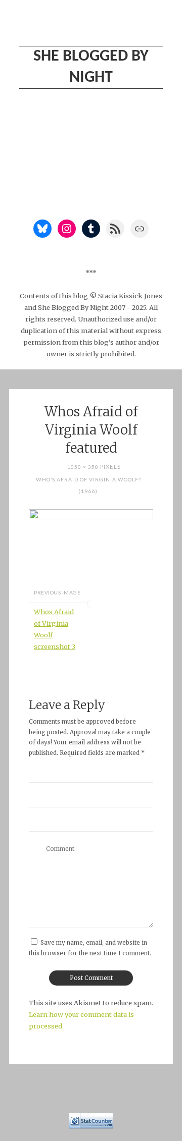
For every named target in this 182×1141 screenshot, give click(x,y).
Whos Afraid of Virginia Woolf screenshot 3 (54, 629)
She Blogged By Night (91, 67)
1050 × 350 (83, 467)
